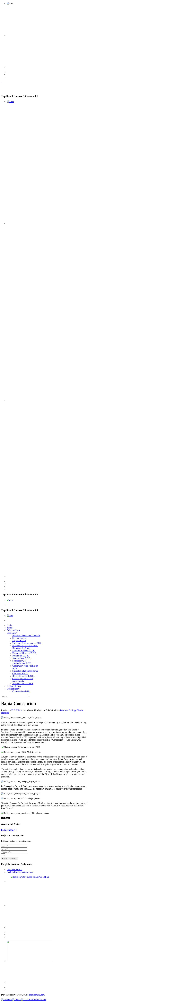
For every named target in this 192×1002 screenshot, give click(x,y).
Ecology (72, 710)
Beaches (64, 710)
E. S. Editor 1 (17, 710)
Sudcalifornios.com (36, 995)
